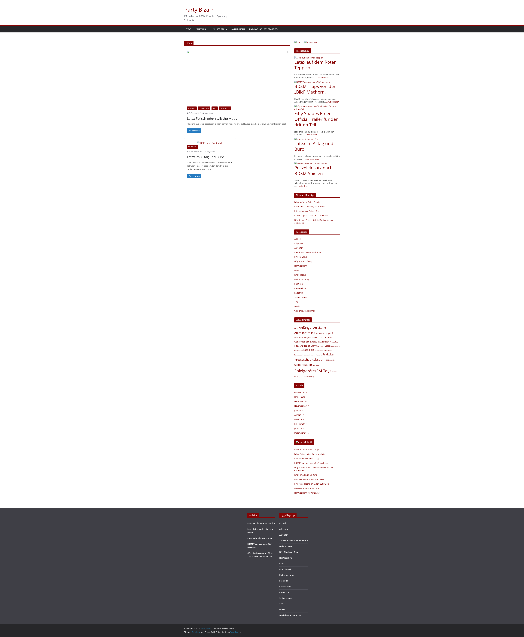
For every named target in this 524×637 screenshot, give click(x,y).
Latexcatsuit (335, 346)
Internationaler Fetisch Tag (306, 211)
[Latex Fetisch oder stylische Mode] (237, 78)
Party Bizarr (199, 9)
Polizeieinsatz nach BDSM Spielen (313, 170)
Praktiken (201, 29)
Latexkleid (308, 349)
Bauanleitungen (302, 337)
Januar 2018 (299, 397)
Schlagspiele (330, 360)
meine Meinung (316, 355)
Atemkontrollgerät (324, 333)
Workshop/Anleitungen (304, 311)
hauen (322, 346)
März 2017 (299, 419)
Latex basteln (225, 108)
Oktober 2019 (300, 392)
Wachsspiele (298, 377)
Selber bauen (220, 29)
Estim (320, 342)
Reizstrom (298, 293)
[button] (207, 29)
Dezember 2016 (301, 433)
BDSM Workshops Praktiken (263, 29)
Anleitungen (238, 29)
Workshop (308, 376)
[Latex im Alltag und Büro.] (210, 143)
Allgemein (192, 108)
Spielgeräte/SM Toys (312, 371)
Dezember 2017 (301, 401)
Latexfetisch (298, 350)
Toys (188, 29)
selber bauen (303, 365)
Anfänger (298, 248)
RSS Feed (307, 441)
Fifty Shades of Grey (303, 261)
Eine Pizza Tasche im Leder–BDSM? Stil (311, 484)
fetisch (325, 341)
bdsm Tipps (320, 338)
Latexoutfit (329, 350)
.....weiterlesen (322, 77)
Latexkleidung (320, 350)
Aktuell (297, 239)
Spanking (315, 365)
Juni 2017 (298, 410)
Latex (215, 108)
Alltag (296, 328)
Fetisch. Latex (204, 108)
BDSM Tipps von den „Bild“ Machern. (315, 89)
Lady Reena (209, 113)
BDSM (314, 338)
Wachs (297, 306)
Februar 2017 (300, 424)
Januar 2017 (299, 428)
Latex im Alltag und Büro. (206, 157)
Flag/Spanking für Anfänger (306, 493)
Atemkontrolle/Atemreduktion (307, 252)
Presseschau (192, 147)
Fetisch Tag (334, 342)
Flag (317, 346)
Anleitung (319, 328)
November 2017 (301, 406)
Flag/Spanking (300, 266)
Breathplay (311, 341)
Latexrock (306, 355)
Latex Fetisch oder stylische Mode (212, 118)
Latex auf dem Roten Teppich (315, 65)
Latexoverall (298, 355)
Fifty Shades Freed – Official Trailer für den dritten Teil (316, 119)
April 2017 (299, 415)
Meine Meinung (301, 279)
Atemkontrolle (303, 333)
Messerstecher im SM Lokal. (307, 488)
